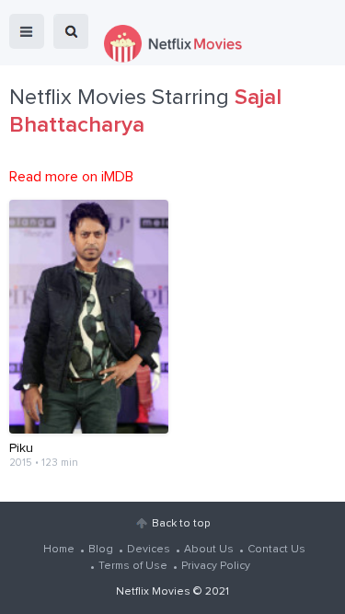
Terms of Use (132, 566)
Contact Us (276, 549)
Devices (148, 549)
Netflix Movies (153, 591)
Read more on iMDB (71, 176)
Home (59, 549)
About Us (209, 549)
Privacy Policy (215, 566)
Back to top (181, 523)
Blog (100, 549)
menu (26, 31)
